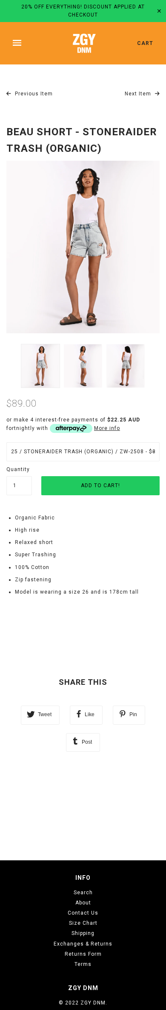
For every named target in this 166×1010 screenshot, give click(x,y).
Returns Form (83, 954)
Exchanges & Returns (83, 944)
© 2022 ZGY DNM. (83, 1003)
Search (83, 893)
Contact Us (83, 913)
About (83, 903)
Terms (83, 964)
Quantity (18, 469)
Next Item (139, 94)
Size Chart (83, 923)
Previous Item (33, 94)
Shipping (83, 933)
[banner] (84, 43)
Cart (145, 43)
